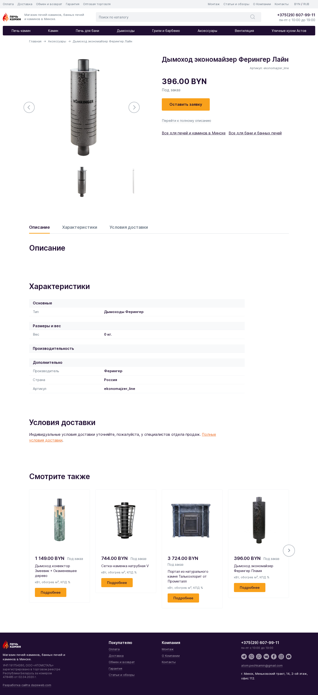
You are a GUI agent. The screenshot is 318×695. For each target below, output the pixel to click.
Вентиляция (244, 31)
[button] (289, 551)
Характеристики (79, 227)
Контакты (282, 4)
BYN (297, 4)
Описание (39, 227)
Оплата (8, 4)
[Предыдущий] (29, 107)
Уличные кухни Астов (289, 31)
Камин (53, 31)
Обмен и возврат (49, 4)
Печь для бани (87, 31)
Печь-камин (21, 31)
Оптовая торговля (97, 4)
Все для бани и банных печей (255, 133)
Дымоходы (126, 31)
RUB (306, 4)
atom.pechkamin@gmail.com (262, 665)
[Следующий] (134, 107)
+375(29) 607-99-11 (296, 15)
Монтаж (214, 4)
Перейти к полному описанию (186, 120)
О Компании (262, 4)
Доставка (24, 4)
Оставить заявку (185, 104)
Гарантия (72, 4)
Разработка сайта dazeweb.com (27, 685)
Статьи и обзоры (236, 4)
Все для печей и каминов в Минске (194, 133)
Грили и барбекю (166, 31)
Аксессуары (207, 31)
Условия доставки (129, 227)
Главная (35, 41)
